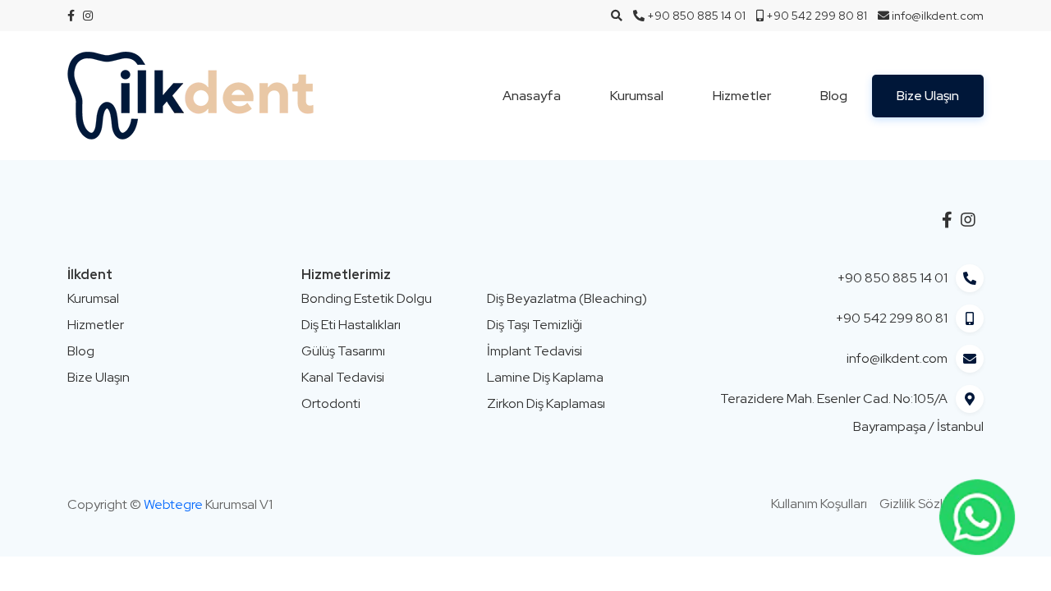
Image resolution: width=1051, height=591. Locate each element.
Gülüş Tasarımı (343, 351)
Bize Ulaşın (928, 95)
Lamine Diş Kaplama (545, 377)
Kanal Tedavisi (342, 377)
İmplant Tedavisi (534, 351)
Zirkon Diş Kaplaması (546, 403)
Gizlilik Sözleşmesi (931, 503)
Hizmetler (742, 95)
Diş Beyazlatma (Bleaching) (567, 298)
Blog (833, 95)
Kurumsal (636, 95)
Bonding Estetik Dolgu (366, 298)
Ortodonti (330, 403)
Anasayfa (532, 95)
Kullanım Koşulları (819, 503)
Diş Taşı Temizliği (534, 324)
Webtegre (173, 504)
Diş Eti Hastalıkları (351, 324)
